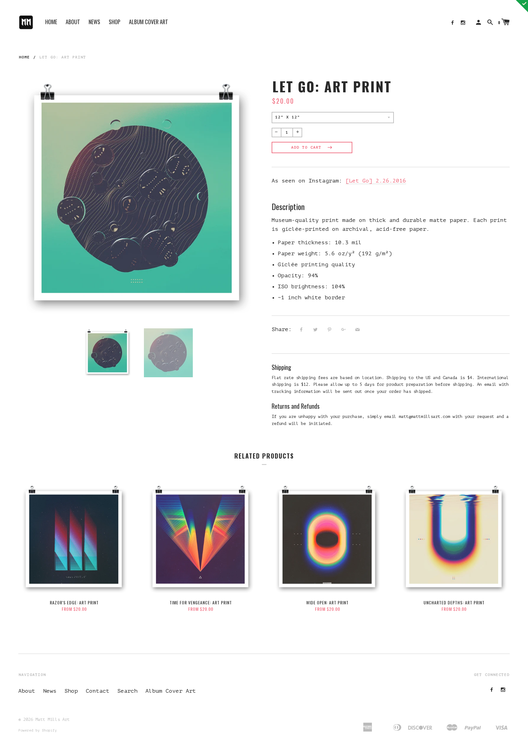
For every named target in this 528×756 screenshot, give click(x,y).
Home (51, 22)
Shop (114, 22)
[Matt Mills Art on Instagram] (463, 22)
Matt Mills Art (52, 719)
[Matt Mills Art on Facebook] (452, 22)
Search (127, 691)
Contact (97, 691)
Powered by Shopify (37, 730)
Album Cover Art (148, 22)
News (94, 22)
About (73, 22)
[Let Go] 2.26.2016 (376, 181)
